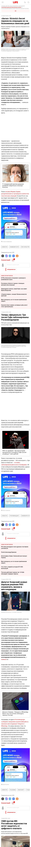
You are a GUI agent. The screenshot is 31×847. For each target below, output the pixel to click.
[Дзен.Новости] (2, 255)
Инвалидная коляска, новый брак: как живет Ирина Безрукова (14, 289)
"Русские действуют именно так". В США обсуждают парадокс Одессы (12, 573)
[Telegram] (9, 255)
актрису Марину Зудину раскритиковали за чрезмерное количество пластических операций (15, 194)
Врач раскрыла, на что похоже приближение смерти (14, 300)
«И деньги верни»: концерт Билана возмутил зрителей (14, 295)
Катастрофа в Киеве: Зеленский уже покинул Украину (14, 556)
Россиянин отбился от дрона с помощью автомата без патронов (12, 284)
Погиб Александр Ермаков (8, 552)
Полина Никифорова (7, 241)
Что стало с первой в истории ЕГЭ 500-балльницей (12, 567)
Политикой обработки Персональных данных (11, 7)
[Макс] (6, 255)
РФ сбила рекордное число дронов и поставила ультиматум (14, 547)
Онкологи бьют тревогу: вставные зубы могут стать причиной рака (14, 305)
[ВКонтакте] (13, 255)
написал (3, 659)
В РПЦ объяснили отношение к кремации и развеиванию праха (13, 278)
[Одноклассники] (17, 255)
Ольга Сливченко (6, 510)
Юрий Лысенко (6, 807)
